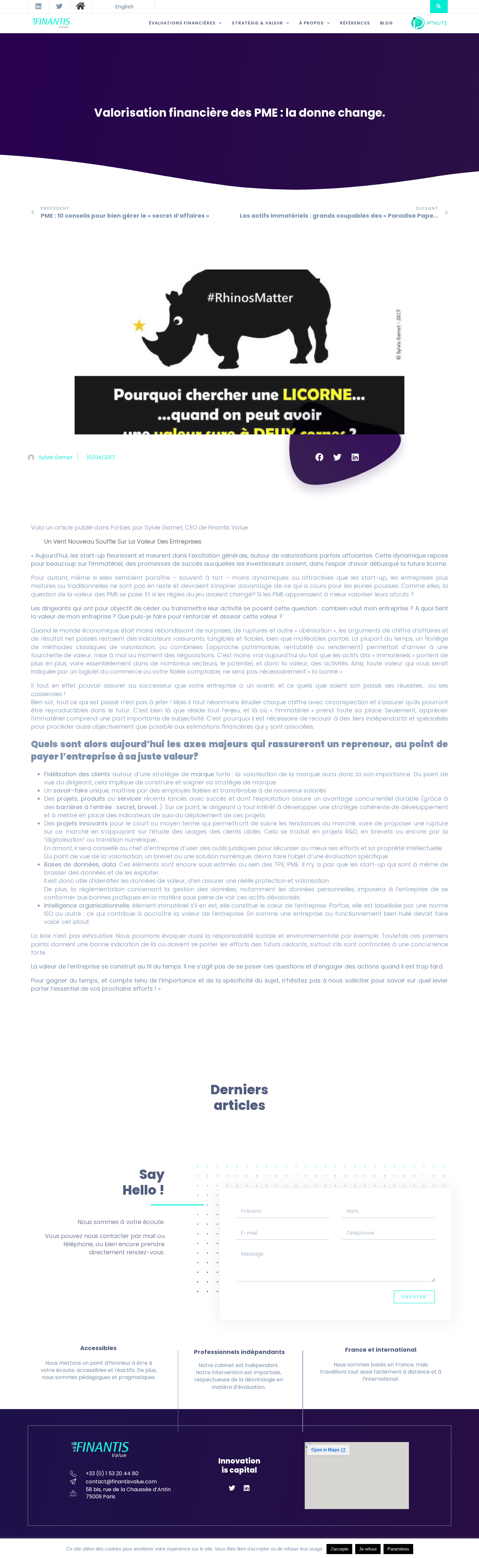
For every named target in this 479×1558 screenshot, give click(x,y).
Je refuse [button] (368, 1549)
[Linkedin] (38, 6)
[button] (438, 6)
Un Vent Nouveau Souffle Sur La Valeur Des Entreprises (122, 541)
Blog (386, 23)
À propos (311, 23)
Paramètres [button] (398, 1549)
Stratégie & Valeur (257, 23)
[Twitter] (59, 6)
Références (355, 23)
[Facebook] (319, 457)
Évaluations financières (182, 23)
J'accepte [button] (339, 1549)
